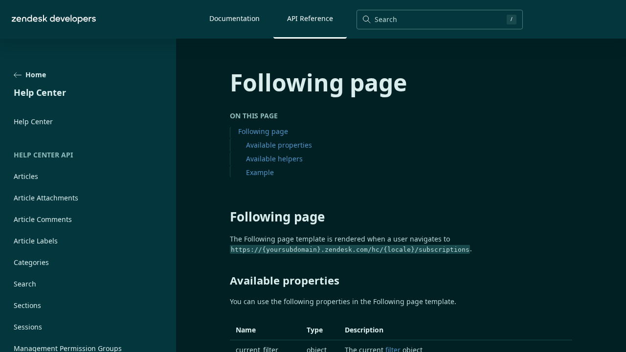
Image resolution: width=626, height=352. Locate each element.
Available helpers (274, 158)
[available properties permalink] (225, 280)
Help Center (33, 121)
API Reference (310, 18)
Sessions (28, 326)
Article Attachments (46, 197)
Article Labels (36, 240)
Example (260, 172)
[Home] (54, 19)
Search (25, 283)
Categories (31, 262)
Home (35, 74)
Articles (26, 176)
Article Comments (43, 219)
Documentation (234, 18)
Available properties (279, 145)
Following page (263, 131)
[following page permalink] (225, 216)
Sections (27, 305)
